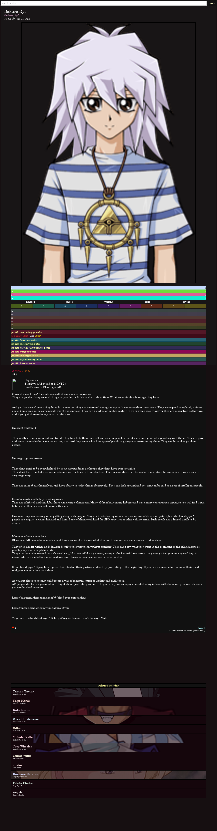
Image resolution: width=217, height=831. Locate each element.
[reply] (201, 627)
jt (13, 371)
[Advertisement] (103, 659)
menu (212, 3)
